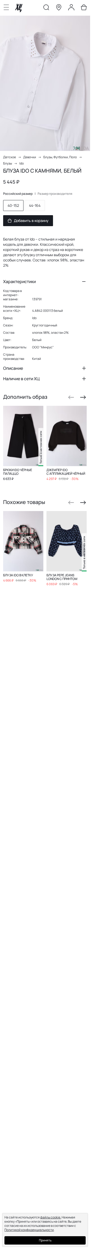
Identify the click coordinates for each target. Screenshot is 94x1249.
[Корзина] (84, 8)
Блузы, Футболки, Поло (60, 157)
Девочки (29, 157)
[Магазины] (59, 8)
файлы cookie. (50, 1217)
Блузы (7, 163)
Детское (9, 157)
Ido (21, 163)
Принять (45, 1240)
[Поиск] (46, 8)
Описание (13, 368)
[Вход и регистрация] (71, 8)
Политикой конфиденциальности (29, 1230)
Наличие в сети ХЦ (21, 379)
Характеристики (19, 281)
